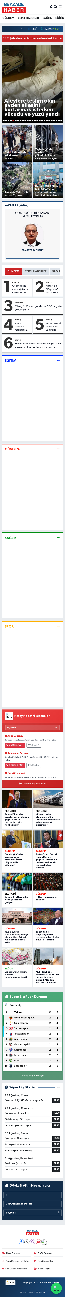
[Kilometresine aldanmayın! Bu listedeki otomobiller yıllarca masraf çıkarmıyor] (48, 799)
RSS (12, 1282)
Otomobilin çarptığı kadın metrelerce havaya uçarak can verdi (20, 289)
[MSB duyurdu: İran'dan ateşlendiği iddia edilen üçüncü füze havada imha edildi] (17, 916)
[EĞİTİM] (58, 360)
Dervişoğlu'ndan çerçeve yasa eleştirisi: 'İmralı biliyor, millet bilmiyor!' (14, 859)
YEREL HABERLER (28, 18)
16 (40, 120)
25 (61, 120)
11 (28, 120)
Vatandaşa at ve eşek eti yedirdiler (53, 326)
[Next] (44, 1241)
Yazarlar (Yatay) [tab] (16, 205)
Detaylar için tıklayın (32, 1075)
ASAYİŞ (15, 282)
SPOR (9, 626)
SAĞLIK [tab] (57, 271)
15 (37, 120)
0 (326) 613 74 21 (16, 765)
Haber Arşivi (44, 1269)
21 (52, 120)
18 (44, 120)
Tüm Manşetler (45, 1261)
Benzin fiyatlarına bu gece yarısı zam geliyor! (16, 900)
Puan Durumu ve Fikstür (17, 1261)
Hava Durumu (13, 1253)
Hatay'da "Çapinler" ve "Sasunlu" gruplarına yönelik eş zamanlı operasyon (53, 289)
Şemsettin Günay (33, 250)
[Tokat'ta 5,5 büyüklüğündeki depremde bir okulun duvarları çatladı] (48, 916)
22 (54, 120)
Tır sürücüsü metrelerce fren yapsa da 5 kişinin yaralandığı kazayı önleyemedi (38, 345)
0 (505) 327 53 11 (16, 745)
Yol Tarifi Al (34, 745)
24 (59, 120)
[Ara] (55, 7)
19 (47, 120)
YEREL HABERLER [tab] (36, 271)
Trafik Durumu (45, 1253)
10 (25, 120)
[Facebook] (21, 1241)
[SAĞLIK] (58, 537)
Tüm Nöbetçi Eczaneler (33, 784)
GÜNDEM (8, 18)
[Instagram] (32, 1241)
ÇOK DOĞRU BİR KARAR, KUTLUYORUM (32, 214)
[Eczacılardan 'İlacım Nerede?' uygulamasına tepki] (17, 957)
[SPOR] (58, 626)
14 (35, 120)
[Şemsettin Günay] (32, 235)
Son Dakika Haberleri (16, 1269)
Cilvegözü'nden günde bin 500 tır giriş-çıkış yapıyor (38, 308)
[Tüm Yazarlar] (58, 205)
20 (49, 120)
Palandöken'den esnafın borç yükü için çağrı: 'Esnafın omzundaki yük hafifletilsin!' (17, 819)
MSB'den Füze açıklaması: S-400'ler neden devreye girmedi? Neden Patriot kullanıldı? (47, 977)
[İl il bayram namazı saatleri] (48, 882)
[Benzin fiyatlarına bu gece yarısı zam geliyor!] (17, 882)
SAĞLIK (47, 18)
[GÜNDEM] (58, 449)
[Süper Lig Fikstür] (58, 1087)
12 (30, 120)
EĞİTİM (59, 18)
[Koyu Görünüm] (51, 7)
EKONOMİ (19, 303)
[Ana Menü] (60, 7)
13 (32, 120)
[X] (27, 1241)
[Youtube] (38, 1241)
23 (56, 120)
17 (42, 120)
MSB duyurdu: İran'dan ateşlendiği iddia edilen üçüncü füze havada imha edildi (16, 937)
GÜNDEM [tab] (13, 271)
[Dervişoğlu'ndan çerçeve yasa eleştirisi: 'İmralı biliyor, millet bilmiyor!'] (17, 839)
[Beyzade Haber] (14, 7)
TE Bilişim (40, 1292)
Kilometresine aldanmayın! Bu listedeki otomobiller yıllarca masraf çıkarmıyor (48, 819)
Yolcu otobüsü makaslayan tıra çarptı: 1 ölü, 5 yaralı (22, 327)
